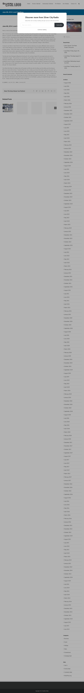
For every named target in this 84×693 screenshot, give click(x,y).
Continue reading (42, 29)
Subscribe (59, 25)
